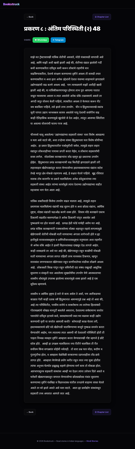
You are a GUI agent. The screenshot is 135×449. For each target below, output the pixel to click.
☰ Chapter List (102, 17)
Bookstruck (11, 4)
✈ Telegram (58, 40)
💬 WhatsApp (41, 40)
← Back (29, 17)
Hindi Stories (92, 441)
